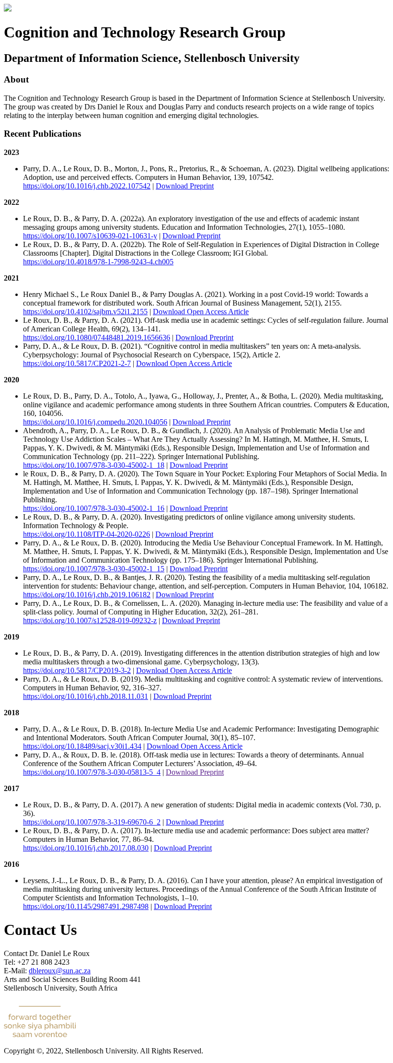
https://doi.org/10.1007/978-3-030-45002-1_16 (93, 508)
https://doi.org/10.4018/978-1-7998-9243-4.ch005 (98, 262)
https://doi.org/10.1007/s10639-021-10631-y (90, 236)
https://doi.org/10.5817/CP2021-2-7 (77, 363)
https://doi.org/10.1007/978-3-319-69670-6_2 (92, 822)
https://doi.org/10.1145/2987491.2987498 (86, 906)
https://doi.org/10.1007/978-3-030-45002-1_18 (93, 465)
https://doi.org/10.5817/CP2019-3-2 (77, 670)
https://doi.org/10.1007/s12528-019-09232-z (90, 620)
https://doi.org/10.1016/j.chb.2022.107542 (86, 186)
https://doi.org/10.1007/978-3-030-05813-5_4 (92, 772)
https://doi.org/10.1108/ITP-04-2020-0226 (86, 534)
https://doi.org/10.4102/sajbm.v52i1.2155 (85, 311)
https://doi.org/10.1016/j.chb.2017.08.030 (86, 848)
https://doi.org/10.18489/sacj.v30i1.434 (82, 746)
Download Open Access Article (201, 311)
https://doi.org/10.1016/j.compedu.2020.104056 (95, 422)
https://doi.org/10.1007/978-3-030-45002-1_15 (93, 569)
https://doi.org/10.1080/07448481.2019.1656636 (96, 337)
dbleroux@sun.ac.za (60, 971)
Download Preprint (185, 186)
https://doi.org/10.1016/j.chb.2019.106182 (86, 595)
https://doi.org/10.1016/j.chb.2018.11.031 (85, 696)
